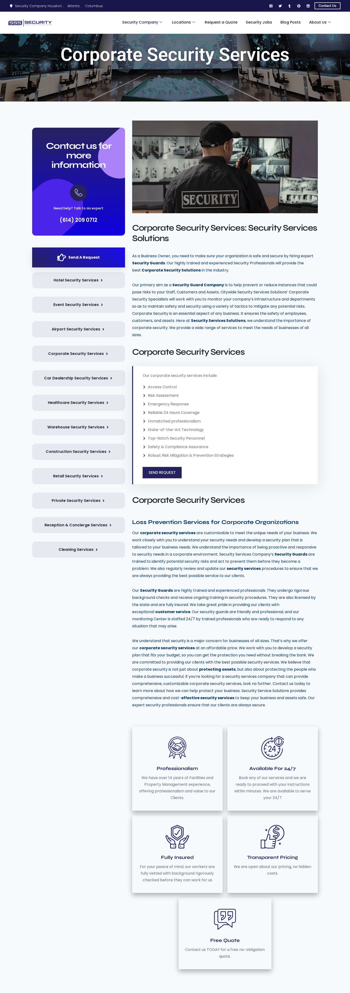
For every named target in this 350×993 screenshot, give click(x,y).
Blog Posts (290, 22)
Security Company (140, 22)
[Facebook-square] (271, 6)
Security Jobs (259, 22)
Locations (181, 22)
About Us (318, 22)
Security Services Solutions (218, 320)
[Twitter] (280, 6)
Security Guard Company (198, 285)
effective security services (207, 698)
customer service (172, 612)
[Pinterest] (298, 6)
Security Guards (148, 263)
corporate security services (167, 533)
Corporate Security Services (175, 54)
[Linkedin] (308, 6)
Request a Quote (221, 22)
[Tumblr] (289, 6)
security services (244, 568)
